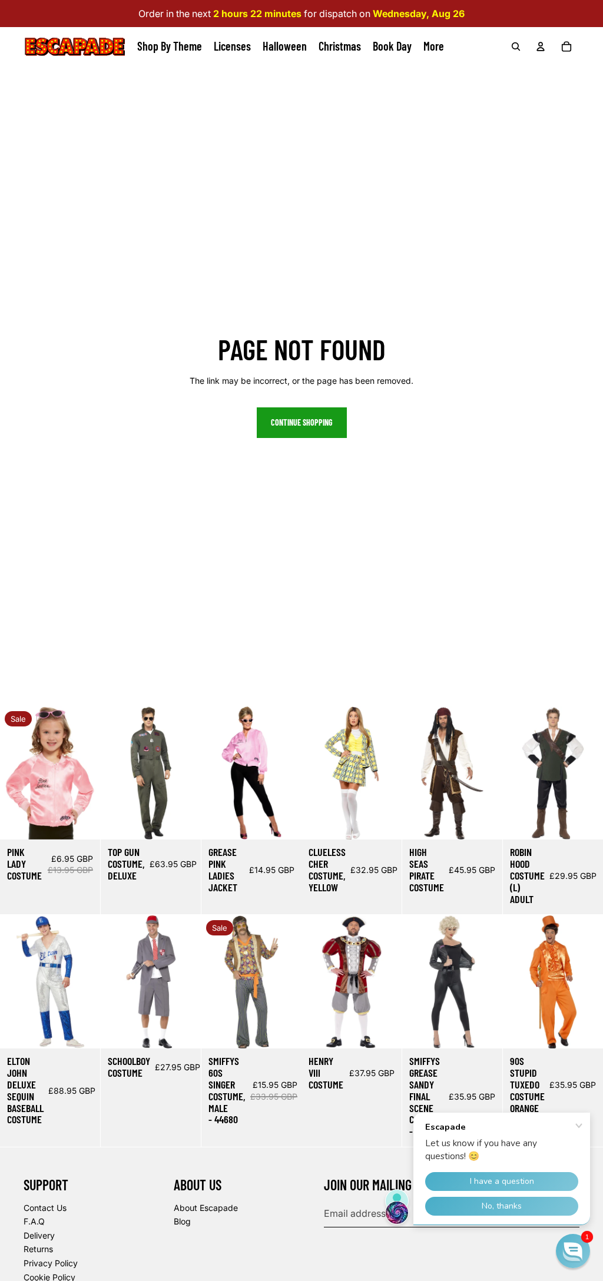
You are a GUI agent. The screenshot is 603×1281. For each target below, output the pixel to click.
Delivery (39, 1235)
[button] (573, 1251)
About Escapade (206, 1208)
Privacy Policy (51, 1263)
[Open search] (516, 46)
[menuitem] (434, 46)
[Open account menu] (541, 46)
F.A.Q (34, 1221)
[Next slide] (91, 773)
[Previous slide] (9, 773)
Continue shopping (302, 422)
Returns (38, 1249)
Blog (182, 1221)
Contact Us (45, 1208)
